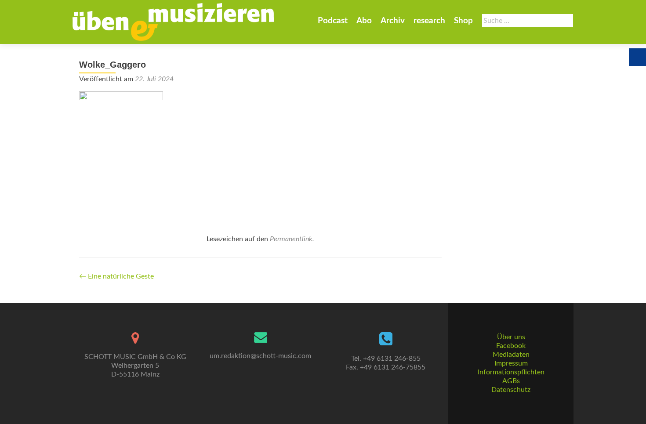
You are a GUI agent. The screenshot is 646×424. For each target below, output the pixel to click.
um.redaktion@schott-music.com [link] (260, 355)
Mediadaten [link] (511, 354)
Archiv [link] (393, 21)
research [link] (429, 21)
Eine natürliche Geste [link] (116, 276)
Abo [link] (364, 21)
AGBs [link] (511, 380)
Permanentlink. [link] (292, 239)
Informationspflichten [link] (511, 372)
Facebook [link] (511, 345)
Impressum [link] (511, 363)
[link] (173, 22)
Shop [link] (463, 21)
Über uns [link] (511, 337)
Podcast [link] (333, 21)
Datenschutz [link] (510, 389)
